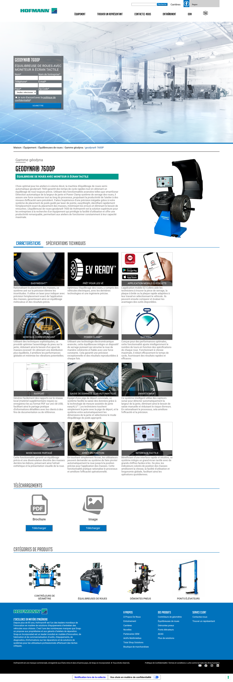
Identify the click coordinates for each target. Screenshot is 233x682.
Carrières (175, 4)
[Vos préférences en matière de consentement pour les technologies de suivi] (228, 677)
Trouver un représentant (110, 14)
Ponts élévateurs (188, 598)
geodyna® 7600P (94, 147)
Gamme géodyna (74, 147)
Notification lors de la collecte (90, 677)
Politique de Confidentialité (156, 663)
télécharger (39, 528)
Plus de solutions (166, 638)
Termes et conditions (177, 663)
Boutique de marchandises (136, 647)
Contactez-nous (142, 14)
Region (194, 5)
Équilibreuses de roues (50, 147)
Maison (17, 147)
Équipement (79, 14)
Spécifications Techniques (66, 243)
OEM (190, 14)
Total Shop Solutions (133, 642)
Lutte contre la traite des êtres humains (203, 663)
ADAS (160, 634)
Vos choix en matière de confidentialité (130, 677)
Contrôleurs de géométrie (44, 597)
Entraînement (169, 14)
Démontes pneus (140, 598)
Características (28, 243)
